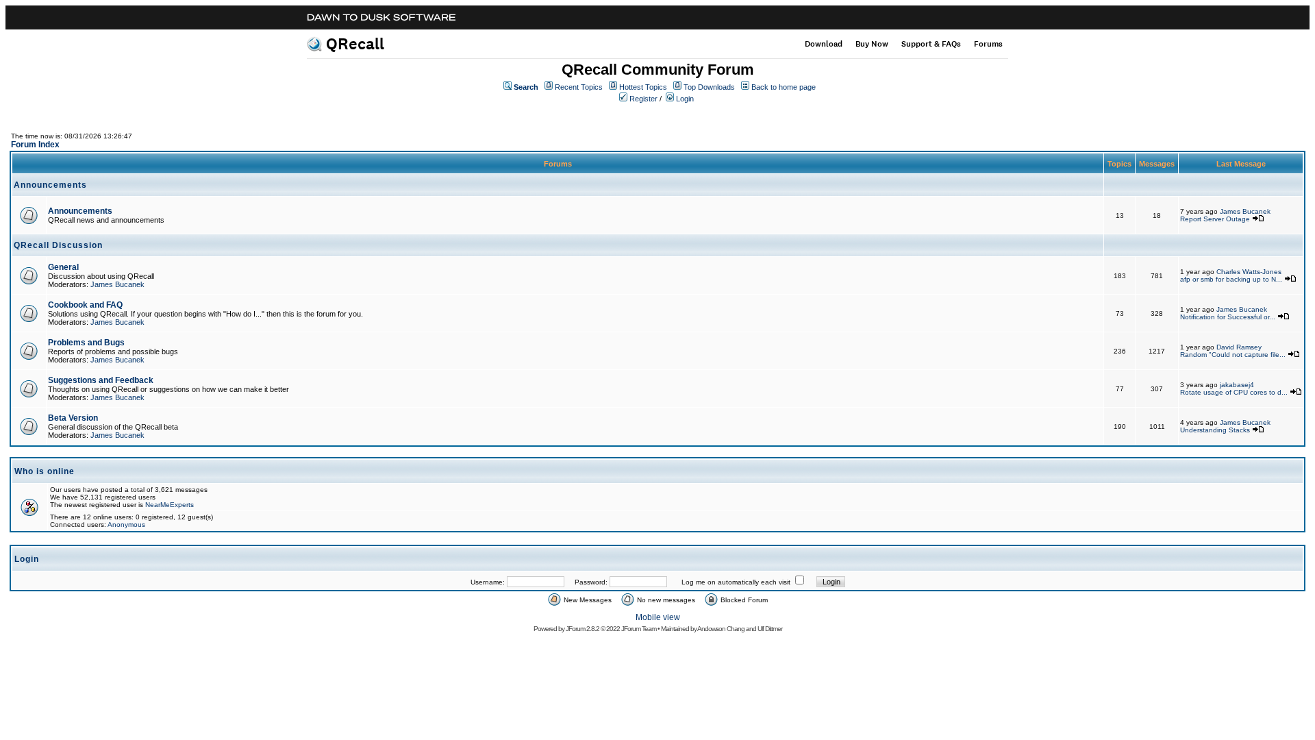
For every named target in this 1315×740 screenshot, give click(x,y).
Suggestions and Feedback (100, 380)
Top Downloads (709, 87)
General (63, 267)
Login (685, 99)
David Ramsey (1239, 347)
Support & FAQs (931, 43)
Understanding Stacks (1215, 430)
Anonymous (126, 524)
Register (643, 99)
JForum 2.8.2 (582, 628)
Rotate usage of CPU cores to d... (1234, 392)
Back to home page (783, 87)
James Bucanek (1245, 211)
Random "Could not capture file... (1233, 354)
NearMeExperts (169, 504)
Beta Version (73, 418)
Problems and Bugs (86, 342)
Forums (988, 43)
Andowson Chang (720, 628)
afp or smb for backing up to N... (1231, 279)
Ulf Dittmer (769, 628)
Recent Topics (579, 87)
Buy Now (871, 43)
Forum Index (35, 144)
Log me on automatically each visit (735, 582)
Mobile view (658, 617)
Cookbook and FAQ (85, 305)
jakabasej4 (1237, 384)
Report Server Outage (1215, 219)
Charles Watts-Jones (1248, 271)
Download (823, 43)
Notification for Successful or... (1227, 317)
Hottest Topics (643, 87)
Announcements (80, 211)
